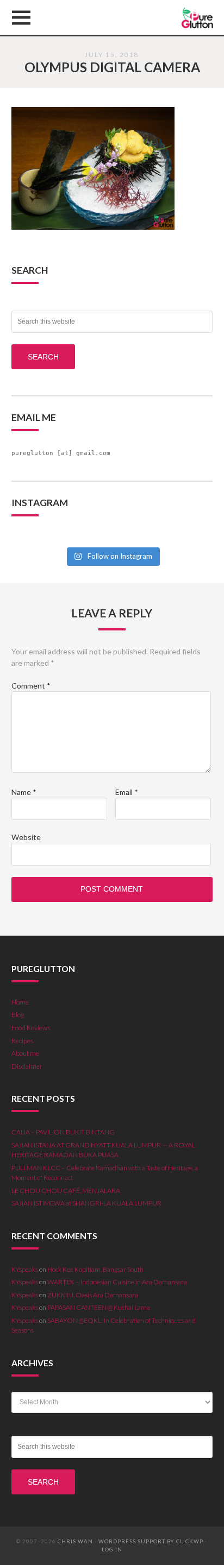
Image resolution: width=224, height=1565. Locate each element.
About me (25, 1053)
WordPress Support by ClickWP (150, 1541)
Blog (17, 1015)
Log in (112, 1550)
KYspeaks (24, 1269)
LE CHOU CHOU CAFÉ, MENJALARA (65, 1191)
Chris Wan (75, 1541)
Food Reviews (30, 1028)
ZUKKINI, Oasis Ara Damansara (92, 1295)
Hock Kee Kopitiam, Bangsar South (95, 1269)
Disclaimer (26, 1066)
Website (26, 837)
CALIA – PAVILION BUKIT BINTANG (63, 1132)
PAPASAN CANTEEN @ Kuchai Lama (98, 1307)
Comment (31, 685)
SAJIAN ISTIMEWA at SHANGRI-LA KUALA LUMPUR (86, 1203)
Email (126, 792)
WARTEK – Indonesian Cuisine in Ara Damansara (117, 1282)
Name (23, 792)
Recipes (22, 1041)
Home (20, 1002)
